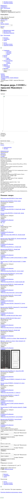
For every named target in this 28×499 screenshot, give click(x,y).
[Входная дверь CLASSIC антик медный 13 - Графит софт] (14, 259)
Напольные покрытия (8, 32)
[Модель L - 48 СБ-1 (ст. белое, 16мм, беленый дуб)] (14, 339)
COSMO (3, 156)
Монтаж (8, 59)
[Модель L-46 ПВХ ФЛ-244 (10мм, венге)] (14, 316)
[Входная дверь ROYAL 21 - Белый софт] (14, 247)
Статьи (8, 67)
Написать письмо (8, 469)
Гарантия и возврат (8, 3)
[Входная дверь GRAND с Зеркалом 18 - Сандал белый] (14, 305)
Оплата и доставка (8, 60)
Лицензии (8, 51)
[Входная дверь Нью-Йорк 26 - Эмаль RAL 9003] (14, 360)
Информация (6, 65)
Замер (7, 58)
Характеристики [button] (5, 151)
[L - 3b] (14, 223)
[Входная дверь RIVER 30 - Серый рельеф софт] (14, 282)
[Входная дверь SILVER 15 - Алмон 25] (14, 393)
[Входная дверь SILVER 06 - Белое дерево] (14, 199)
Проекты (5, 64)
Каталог (3, 26)
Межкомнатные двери (8, 30)
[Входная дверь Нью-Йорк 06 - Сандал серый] (14, 271)
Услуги (5, 42)
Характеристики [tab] (7, 147)
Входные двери (7, 31)
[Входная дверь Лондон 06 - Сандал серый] (14, 293)
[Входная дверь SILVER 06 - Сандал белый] (14, 417)
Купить (2, 145)
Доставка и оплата (7, 1)
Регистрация (7, 8)
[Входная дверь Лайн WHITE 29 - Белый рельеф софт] (14, 236)
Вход (2, 8)
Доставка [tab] (5, 148)
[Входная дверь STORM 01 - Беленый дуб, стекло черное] (14, 380)
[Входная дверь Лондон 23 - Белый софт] (14, 328)
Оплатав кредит (8, 62)
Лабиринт (3, 153)
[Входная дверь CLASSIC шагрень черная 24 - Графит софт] (14, 405)
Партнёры (8, 53)
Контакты (5, 37)
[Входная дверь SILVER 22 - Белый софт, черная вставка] (14, 210)
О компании (6, 39)
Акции (5, 40)
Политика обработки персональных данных (11, 492)
